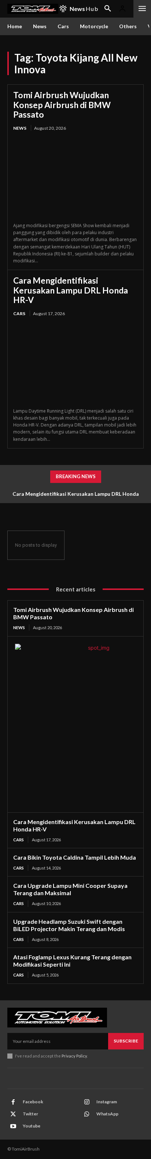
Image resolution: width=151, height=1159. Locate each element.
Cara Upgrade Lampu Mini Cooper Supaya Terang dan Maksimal (70, 889)
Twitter (30, 1113)
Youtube (31, 1126)
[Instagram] (87, 1102)
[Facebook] (13, 1102)
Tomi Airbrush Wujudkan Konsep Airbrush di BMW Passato (62, 104)
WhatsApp (107, 1113)
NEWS (19, 128)
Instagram (106, 1101)
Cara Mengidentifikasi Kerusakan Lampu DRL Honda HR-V (70, 290)
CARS (19, 313)
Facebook (33, 1101)
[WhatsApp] (87, 1114)
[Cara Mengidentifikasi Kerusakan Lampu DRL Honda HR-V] (75, 362)
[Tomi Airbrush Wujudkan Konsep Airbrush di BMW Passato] (75, 177)
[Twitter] (13, 1114)
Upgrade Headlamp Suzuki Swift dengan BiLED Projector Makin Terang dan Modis (69, 925)
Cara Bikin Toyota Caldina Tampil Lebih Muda (74, 857)
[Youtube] (13, 1126)
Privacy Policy (74, 1055)
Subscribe (126, 1041)
